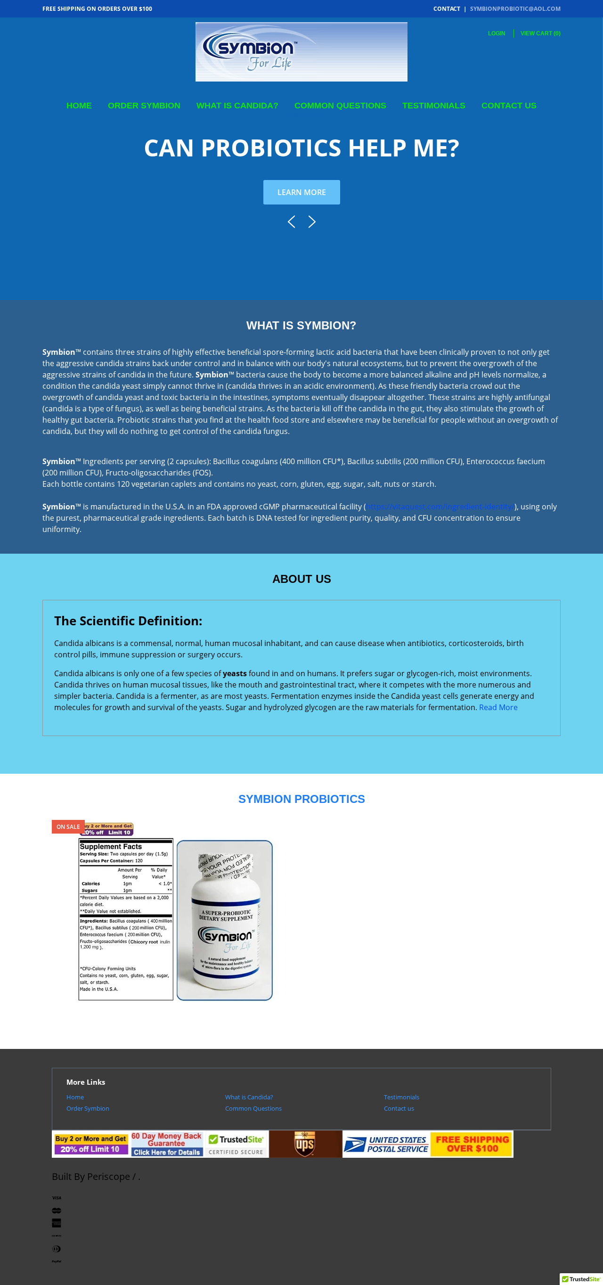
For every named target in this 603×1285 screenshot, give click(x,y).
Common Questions (340, 105)
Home (79, 105)
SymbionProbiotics (175, 1009)
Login (496, 33)
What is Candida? (237, 105)
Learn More (301, 192)
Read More (498, 707)
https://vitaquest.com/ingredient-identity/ (440, 506)
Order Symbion (144, 105)
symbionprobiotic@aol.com (515, 9)
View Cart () (541, 33)
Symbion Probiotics (175, 1020)
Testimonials (433, 105)
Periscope (108, 1176)
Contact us (509, 105)
